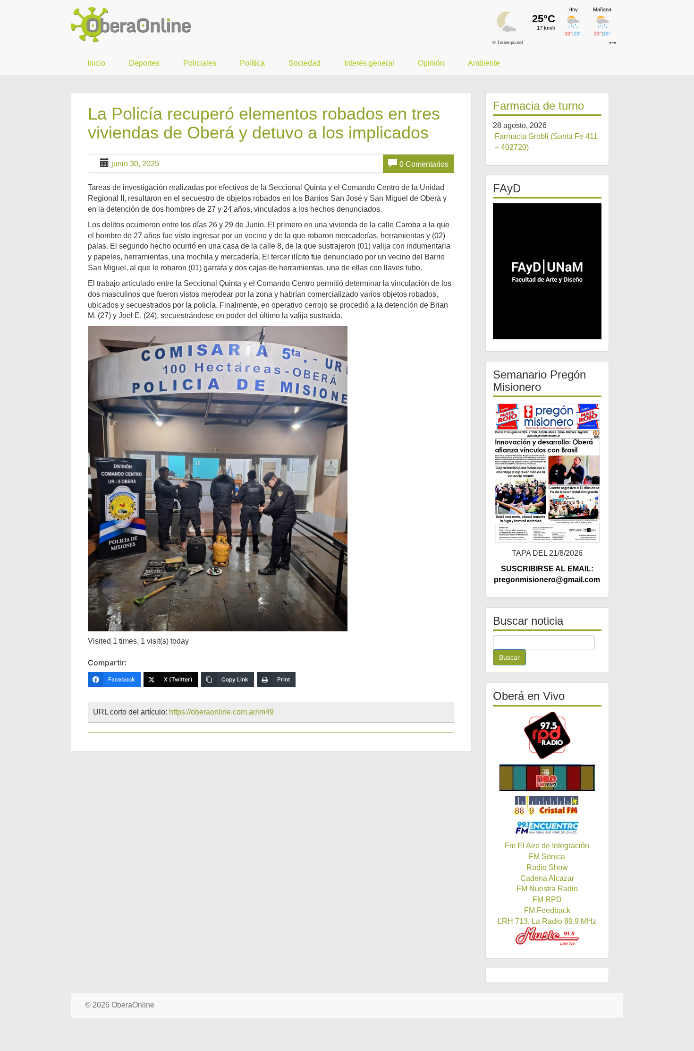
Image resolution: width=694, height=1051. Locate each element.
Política (252, 63)
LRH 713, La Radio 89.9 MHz (547, 921)
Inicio (96, 63)
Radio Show (547, 867)
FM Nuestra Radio (547, 889)
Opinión (431, 63)
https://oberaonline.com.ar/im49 (221, 712)
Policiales (199, 63)
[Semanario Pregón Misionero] (547, 472)
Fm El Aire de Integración (547, 846)
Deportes (144, 63)
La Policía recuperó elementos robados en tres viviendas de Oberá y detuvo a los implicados (264, 123)
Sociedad (304, 63)
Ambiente (484, 63)
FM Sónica (547, 857)
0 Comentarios (424, 164)
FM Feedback (547, 910)
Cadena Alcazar (547, 878)
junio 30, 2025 (135, 164)
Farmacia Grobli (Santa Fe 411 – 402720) (546, 141)
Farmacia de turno (538, 105)
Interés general (369, 63)
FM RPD (547, 900)
